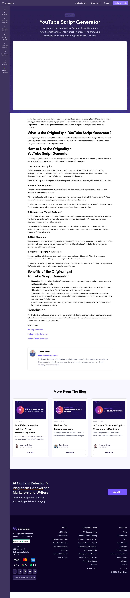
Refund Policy (122, 557)
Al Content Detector (29, 483)
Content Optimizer (61, 554)
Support (94, 565)
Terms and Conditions (118, 554)
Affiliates (124, 561)
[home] (8, 3)
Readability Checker (60, 543)
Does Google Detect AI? (88, 547)
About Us (123, 568)
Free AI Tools (63, 557)
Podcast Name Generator (38, 339)
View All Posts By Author (48, 355)
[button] (81, 3)
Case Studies (122, 543)
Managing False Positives (88, 554)
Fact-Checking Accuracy (88, 557)
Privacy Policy (122, 550)
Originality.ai (122, 572)
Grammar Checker (61, 547)
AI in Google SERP (90, 550)
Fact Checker (63, 536)
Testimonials (122, 536)
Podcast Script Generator (38, 334)
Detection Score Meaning (87, 536)
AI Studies (123, 547)
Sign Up (117, 492)
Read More (30, 452)
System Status (92, 568)
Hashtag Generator (35, 330)
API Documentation (90, 532)
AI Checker (63, 532)
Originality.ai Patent (90, 561)
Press (125, 532)
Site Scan (64, 550)
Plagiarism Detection (60, 539)
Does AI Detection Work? (87, 543)
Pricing (106, 3)
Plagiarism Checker (28, 488)
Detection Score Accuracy (87, 539)
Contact (124, 565)
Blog (125, 539)
